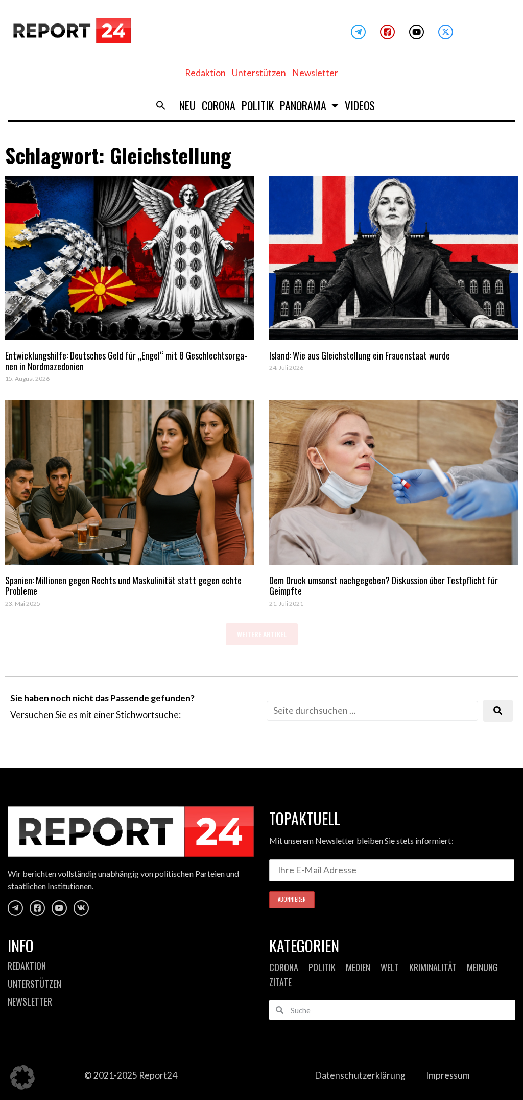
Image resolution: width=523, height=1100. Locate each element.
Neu (187, 105)
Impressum (448, 1075)
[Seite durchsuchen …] (372, 711)
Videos (360, 105)
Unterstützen (259, 72)
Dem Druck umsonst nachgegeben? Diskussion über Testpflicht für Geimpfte (383, 585)
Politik (258, 105)
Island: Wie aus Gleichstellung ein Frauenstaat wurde (359, 355)
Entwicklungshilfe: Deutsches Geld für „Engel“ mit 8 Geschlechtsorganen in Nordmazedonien (126, 361)
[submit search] (498, 711)
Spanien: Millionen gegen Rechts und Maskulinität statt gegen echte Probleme (123, 585)
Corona (218, 105)
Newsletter (315, 72)
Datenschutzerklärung (360, 1075)
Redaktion (205, 72)
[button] (161, 105)
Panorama (303, 105)
